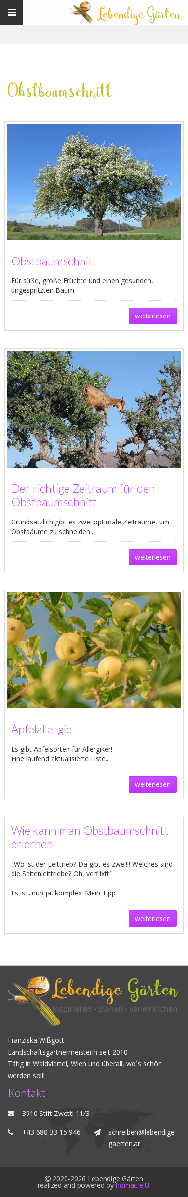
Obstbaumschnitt (54, 261)
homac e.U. (133, 1185)
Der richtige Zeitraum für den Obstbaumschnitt (83, 495)
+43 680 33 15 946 (51, 1132)
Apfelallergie (41, 729)
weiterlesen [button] (153, 315)
